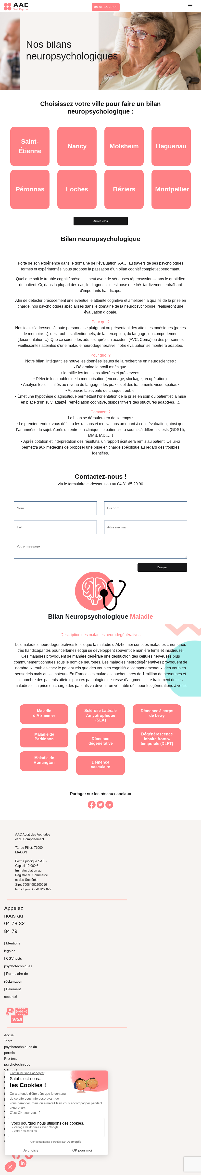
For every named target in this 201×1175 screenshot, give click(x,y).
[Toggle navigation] (190, 7)
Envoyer (162, 567)
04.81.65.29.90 (105, 7)
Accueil (9, 1035)
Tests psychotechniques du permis (20, 1047)
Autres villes (100, 221)
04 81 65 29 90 (130, 484)
